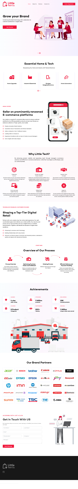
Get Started (10, 27)
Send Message (8, 446)
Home (29, 4)
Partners (40, 4)
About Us (34, 4)
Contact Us (46, 4)
